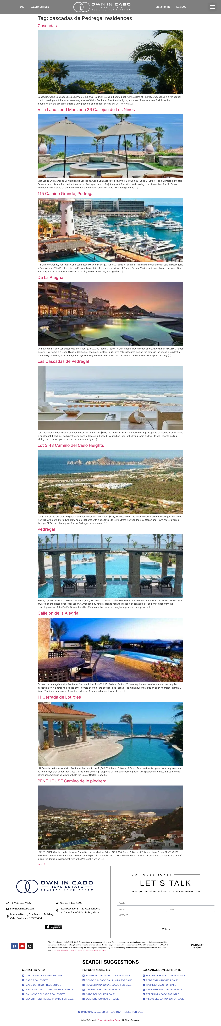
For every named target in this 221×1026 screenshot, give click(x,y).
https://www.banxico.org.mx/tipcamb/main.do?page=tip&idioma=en (79, 950)
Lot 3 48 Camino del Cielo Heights (71, 445)
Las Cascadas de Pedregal (63, 361)
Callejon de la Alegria (58, 613)
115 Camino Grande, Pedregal (66, 193)
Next (41, 864)
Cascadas (47, 25)
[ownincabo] (197, 946)
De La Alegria (50, 277)
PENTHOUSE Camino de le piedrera (72, 780)
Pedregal (46, 529)
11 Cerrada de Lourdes (59, 697)
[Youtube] (22, 946)
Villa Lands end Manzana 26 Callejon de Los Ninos (86, 109)
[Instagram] (30, 946)
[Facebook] (14, 946)
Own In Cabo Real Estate (108, 1020)
